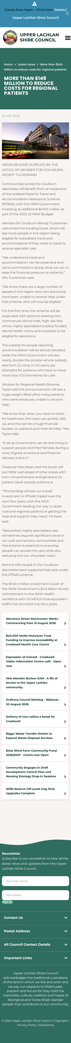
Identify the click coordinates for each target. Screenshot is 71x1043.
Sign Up (7, 902)
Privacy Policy (27, 1025)
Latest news (26, 64)
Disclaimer (46, 1025)
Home (8, 64)
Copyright (61, 1020)
